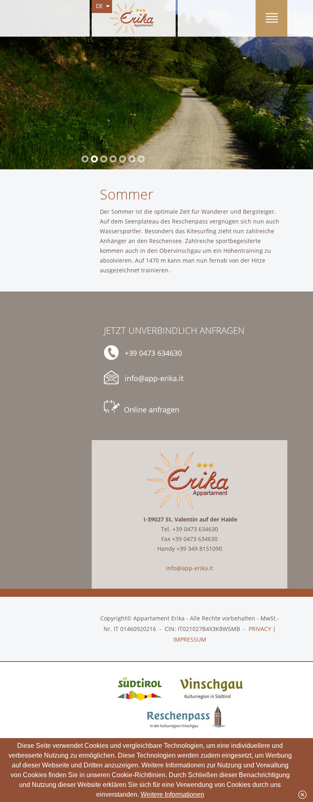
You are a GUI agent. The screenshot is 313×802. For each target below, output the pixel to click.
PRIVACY (260, 629)
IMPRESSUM (189, 639)
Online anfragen (151, 409)
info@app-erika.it (154, 378)
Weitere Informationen (172, 794)
